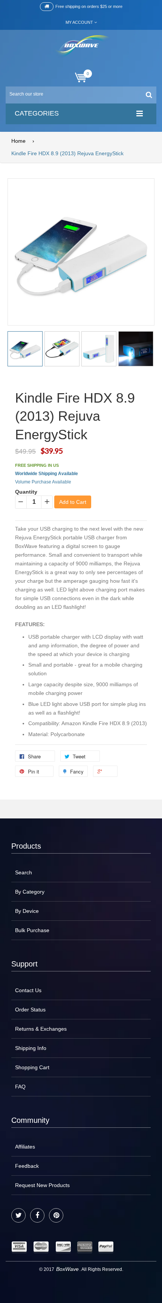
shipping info (30, 1048)
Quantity (26, 492)
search (23, 872)
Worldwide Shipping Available (46, 473)
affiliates (25, 1147)
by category (29, 892)
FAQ (20, 1087)
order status (30, 1010)
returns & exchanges (41, 1029)
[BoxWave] (81, 46)
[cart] (81, 77)
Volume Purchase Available (43, 482)
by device (27, 911)
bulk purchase (32, 930)
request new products (42, 1185)
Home (18, 141)
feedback (27, 1166)
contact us (28, 990)
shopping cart (32, 1067)
